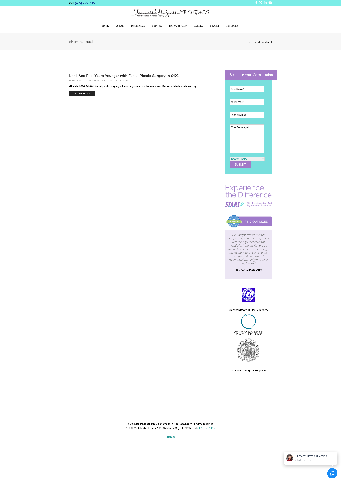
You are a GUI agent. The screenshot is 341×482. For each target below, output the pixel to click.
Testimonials (138, 25)
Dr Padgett (78, 80)
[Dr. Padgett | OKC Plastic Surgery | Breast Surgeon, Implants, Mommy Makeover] (170, 13)
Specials (214, 25)
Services (157, 25)
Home (105, 25)
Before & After (177, 25)
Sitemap (170, 436)
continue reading (82, 94)
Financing (232, 25)
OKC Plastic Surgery (120, 80)
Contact (198, 25)
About (119, 25)
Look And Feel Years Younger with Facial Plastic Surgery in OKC (124, 76)
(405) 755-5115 (85, 3)
